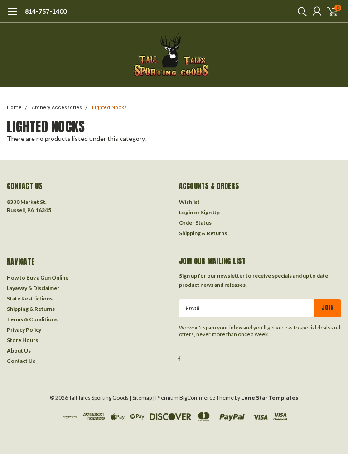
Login (186, 212)
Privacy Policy (24, 329)
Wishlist (189, 201)
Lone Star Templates (269, 397)
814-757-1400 (46, 11)
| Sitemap (141, 397)
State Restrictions (30, 298)
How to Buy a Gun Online (37, 277)
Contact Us (21, 361)
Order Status (195, 222)
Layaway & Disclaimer (33, 288)
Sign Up (210, 212)
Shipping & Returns (203, 233)
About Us (19, 350)
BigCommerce (197, 397)
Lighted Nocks (109, 108)
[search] (300, 11)
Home (14, 108)
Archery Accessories (57, 108)
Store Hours (22, 340)
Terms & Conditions (32, 319)
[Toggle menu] (12, 16)
